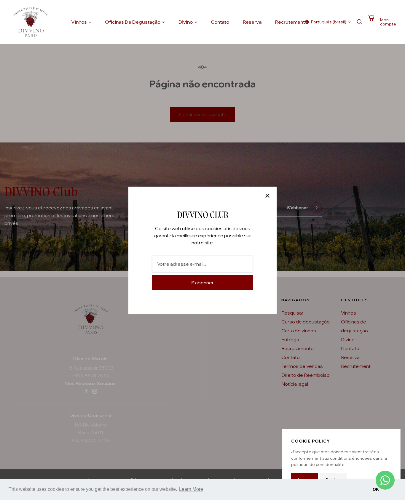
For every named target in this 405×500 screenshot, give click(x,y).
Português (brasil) (328, 22)
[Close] (267, 196)
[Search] (359, 22)
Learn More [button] (191, 489)
